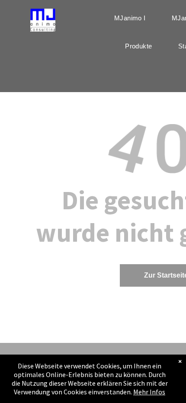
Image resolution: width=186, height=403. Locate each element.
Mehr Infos (149, 391)
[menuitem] (130, 18)
